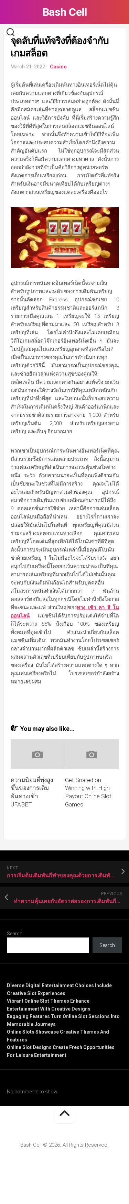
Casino (58, 67)
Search (14, 933)
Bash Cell (64, 12)
